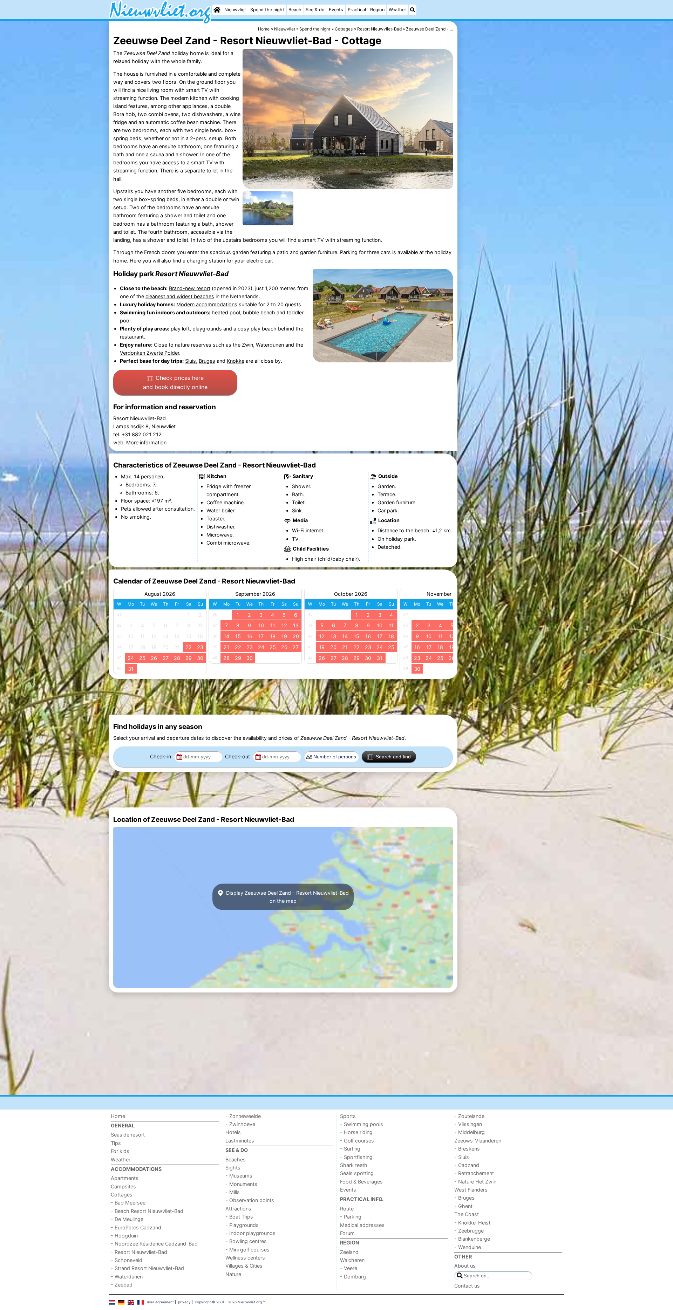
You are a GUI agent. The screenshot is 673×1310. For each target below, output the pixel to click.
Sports (348, 1116)
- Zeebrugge (469, 1231)
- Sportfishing (356, 1157)
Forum (347, 1233)
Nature (233, 1274)
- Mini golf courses (247, 1250)
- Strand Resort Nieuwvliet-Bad (147, 1268)
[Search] (412, 10)
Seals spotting (357, 1173)
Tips (116, 1143)
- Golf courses (357, 1141)
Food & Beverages (361, 1182)
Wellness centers (245, 1258)
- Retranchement (474, 1173)
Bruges (207, 361)
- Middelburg (469, 1132)
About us (465, 1266)
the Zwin (243, 345)
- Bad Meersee (128, 1203)
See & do (315, 9)
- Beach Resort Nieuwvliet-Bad (147, 1211)
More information (146, 442)
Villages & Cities (244, 1266)
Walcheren (352, 1260)
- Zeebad (121, 1285)
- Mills (232, 1192)
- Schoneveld (126, 1260)
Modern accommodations (206, 304)
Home (118, 1116)
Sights (232, 1168)
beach (269, 329)
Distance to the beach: (404, 530)
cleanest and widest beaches (179, 296)
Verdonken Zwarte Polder (149, 353)
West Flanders (471, 1190)
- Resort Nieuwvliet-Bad (139, 1252)
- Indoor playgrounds (250, 1233)
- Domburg (353, 1277)
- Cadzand (466, 1165)
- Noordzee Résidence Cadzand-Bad (154, 1244)
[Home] (217, 10)
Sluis (190, 361)
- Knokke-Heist (472, 1223)
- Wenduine (467, 1247)
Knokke (235, 361)
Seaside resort (128, 1135)
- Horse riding (356, 1132)
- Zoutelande (469, 1116)
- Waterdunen (127, 1277)
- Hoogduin (124, 1236)
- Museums (238, 1176)
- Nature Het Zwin (475, 1182)
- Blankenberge (472, 1239)
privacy (184, 1302)
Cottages (121, 1195)
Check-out (238, 756)
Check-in (161, 756)
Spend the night (267, 9)
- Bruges (464, 1198)
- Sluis (461, 1157)
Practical (357, 9)
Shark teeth (353, 1165)
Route (347, 1209)
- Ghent (463, 1206)
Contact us (467, 1286)
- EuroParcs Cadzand (136, 1227)
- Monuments (241, 1184)
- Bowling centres (246, 1241)
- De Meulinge (127, 1219)
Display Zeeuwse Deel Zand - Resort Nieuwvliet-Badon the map (287, 897)
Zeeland (349, 1252)
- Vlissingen (468, 1124)
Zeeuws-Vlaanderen (477, 1141)
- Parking (350, 1217)
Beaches (235, 1159)
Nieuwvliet (235, 9)
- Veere (348, 1268)
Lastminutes (239, 1141)
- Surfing (350, 1149)
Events (336, 9)
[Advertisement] (511, 182)
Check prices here (175, 382)
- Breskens (467, 1149)
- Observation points (249, 1200)
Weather (397, 9)
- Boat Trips (239, 1217)
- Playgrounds (242, 1225)
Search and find (393, 756)
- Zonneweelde (243, 1116)
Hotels (233, 1132)
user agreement (160, 1302)
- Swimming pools (361, 1124)
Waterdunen (270, 345)
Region (377, 9)
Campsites (123, 1186)
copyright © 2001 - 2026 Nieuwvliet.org (228, 1302)
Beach (294, 9)
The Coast (466, 1214)
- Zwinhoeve (240, 1124)
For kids (120, 1151)
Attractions (238, 1209)
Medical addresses (362, 1225)
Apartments (124, 1178)
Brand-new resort (189, 288)
